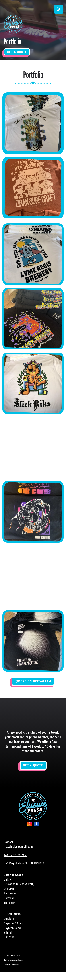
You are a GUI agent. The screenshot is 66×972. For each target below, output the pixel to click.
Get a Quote (17, 52)
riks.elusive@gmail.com (18, 847)
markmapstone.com (18, 960)
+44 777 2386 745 (15, 855)
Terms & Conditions (11, 965)
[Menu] (58, 9)
